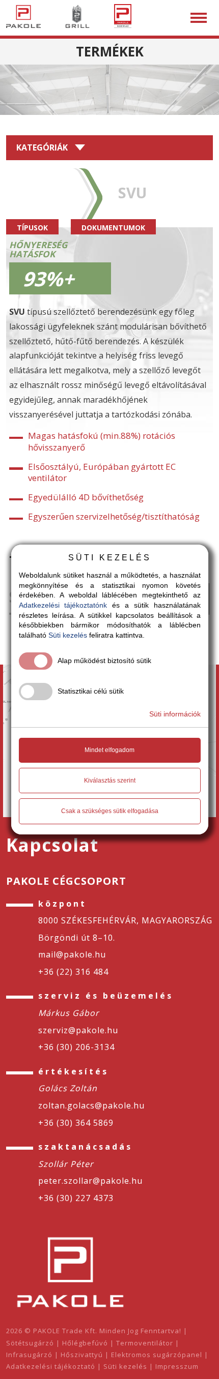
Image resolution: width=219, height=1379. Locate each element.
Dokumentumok (113, 227)
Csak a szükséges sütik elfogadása (109, 811)
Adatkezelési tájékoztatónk (63, 605)
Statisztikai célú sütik (91, 691)
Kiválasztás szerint (109, 780)
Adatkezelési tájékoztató (50, 1366)
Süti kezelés (125, 1366)
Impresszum (177, 1366)
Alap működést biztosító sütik (104, 660)
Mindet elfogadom (109, 750)
